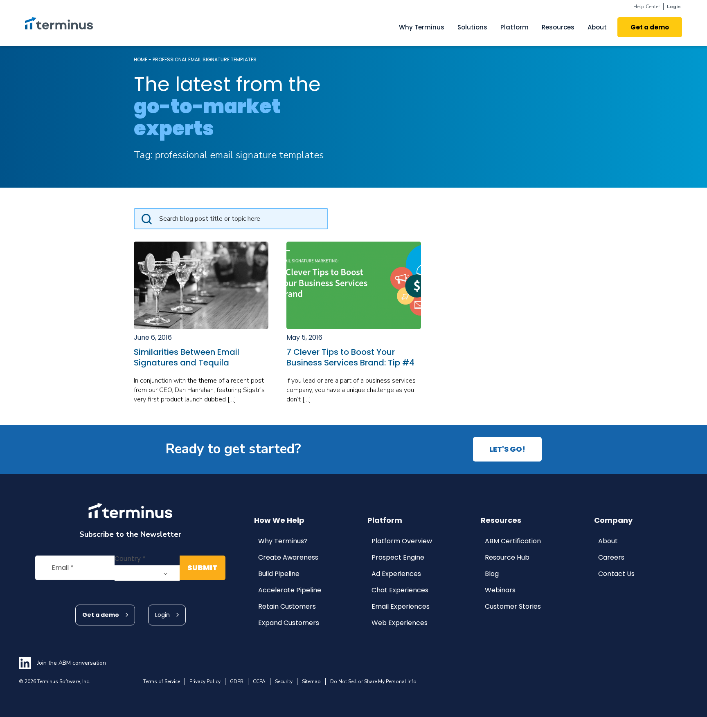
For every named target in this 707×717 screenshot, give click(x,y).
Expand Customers (288, 622)
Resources (558, 27)
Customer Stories (513, 606)
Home (140, 59)
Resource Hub (507, 557)
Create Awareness (288, 557)
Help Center (646, 6)
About (597, 27)
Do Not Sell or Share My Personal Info (373, 681)
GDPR (236, 681)
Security (284, 681)
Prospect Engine (398, 557)
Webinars (500, 590)
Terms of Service (161, 681)
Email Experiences (401, 606)
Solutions (472, 27)
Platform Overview (402, 541)
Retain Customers (287, 606)
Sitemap (311, 681)
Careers (611, 557)
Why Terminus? (283, 541)
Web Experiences (400, 622)
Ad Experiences (396, 573)
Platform (514, 27)
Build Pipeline (278, 573)
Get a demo (100, 615)
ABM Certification (513, 541)
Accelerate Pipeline (289, 590)
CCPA (259, 681)
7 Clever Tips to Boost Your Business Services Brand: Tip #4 (350, 357)
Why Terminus (421, 27)
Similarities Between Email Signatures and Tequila (186, 357)
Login (673, 6)
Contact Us (616, 573)
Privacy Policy (205, 681)
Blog (492, 573)
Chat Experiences (400, 590)
